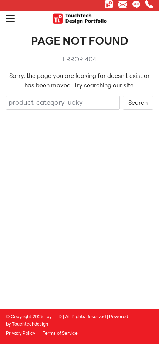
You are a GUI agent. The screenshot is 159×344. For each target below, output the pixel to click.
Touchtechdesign (30, 324)
